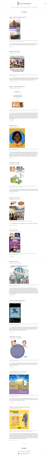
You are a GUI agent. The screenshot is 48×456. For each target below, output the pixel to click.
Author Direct (14, 398)
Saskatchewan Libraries (14, 162)
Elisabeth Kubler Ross (27, 189)
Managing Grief (34, 44)
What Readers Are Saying (15, 336)
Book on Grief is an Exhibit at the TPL (18, 17)
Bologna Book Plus (14, 223)
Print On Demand (11, 400)
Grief (21, 223)
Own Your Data (36, 399)
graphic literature (28, 78)
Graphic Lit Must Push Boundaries (17, 86)
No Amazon (27, 399)
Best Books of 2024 (13, 261)
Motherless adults (27, 437)
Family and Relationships (16, 78)
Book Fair (18, 223)
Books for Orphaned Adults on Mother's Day (27, 433)
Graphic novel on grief (18, 435)
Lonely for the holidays (23, 364)
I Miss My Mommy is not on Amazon (17, 371)
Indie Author (19, 399)
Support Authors (16, 400)
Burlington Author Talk (14, 51)
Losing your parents (14, 437)
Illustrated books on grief (28, 44)
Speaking (21, 7)
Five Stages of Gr (35, 398)
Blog (29, 7)
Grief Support (22, 44)
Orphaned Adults (32, 79)
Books (14, 7)
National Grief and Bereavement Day (32, 364)
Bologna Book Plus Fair (14, 198)
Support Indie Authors (22, 400)
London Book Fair (13, 230)
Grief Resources (18, 44)
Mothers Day (32, 437)
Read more (11, 225)
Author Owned (18, 398)
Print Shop (17, 7)
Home (12, 7)
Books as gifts (14, 363)
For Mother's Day (13, 125)
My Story (24, 7)
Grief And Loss (14, 44)
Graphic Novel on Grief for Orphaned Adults (28, 43)
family (24, 434)
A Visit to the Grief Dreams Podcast (17, 300)
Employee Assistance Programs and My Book (19, 407)
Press (27, 7)
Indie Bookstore (23, 399)
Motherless (23, 437)
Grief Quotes (22, 436)
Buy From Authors (29, 398)
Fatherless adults (35, 434)
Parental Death (18, 438)
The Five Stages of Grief (23, 438)
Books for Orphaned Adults (15, 189)
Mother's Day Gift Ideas (30, 223)
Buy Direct (25, 398)
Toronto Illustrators (13, 293)
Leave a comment (12, 46)
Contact (32, 7)
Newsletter (35, 7)
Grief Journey (19, 436)
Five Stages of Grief (19, 43)
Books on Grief (14, 43)
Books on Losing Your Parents (13, 434)
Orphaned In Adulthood (12, 438)
